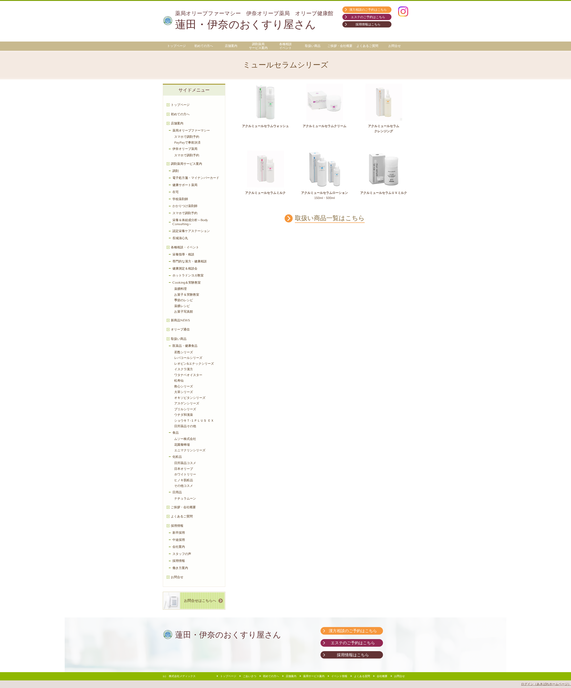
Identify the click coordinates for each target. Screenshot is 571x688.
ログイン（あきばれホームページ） (546, 684)
